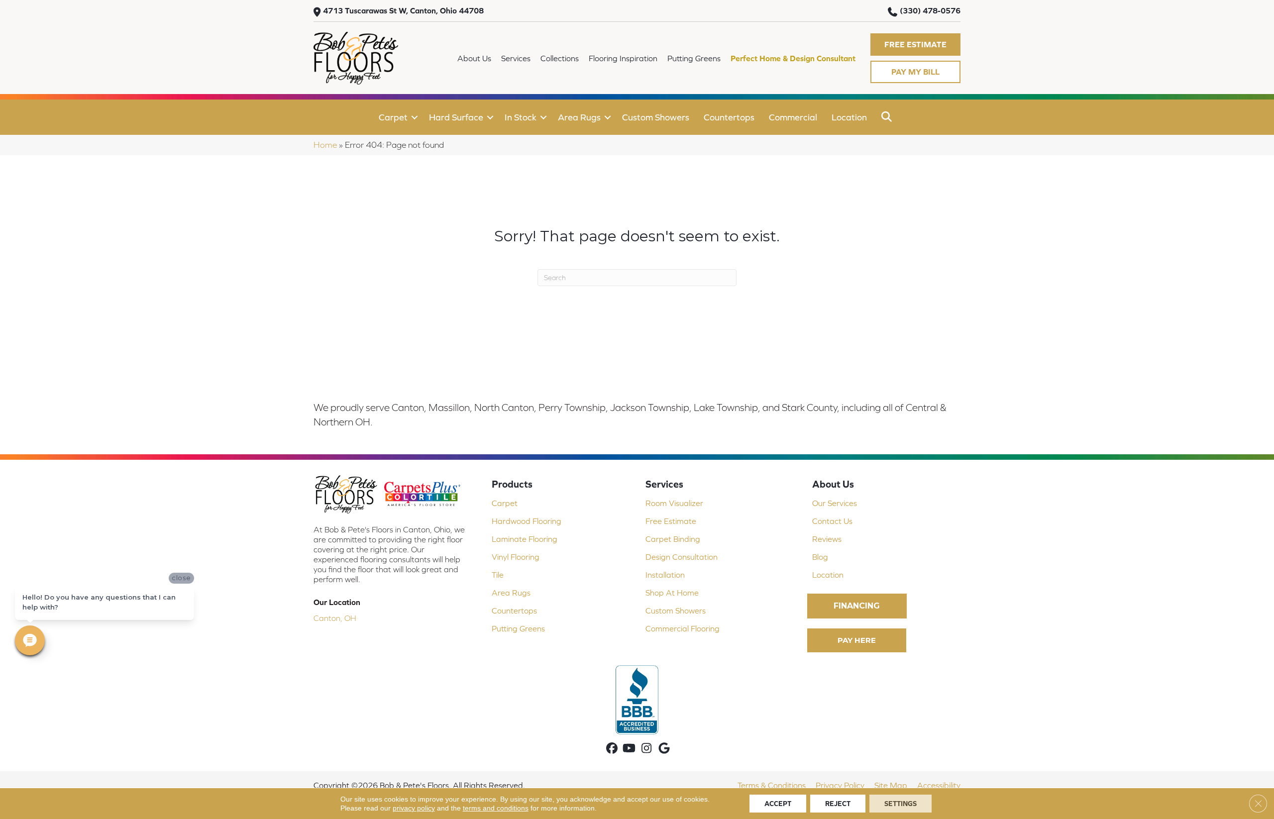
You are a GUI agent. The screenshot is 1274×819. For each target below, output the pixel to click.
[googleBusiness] (664, 749)
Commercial (793, 117)
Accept (777, 804)
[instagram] (646, 749)
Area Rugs (579, 117)
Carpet (393, 117)
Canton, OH (335, 618)
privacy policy (414, 808)
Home (325, 145)
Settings (900, 804)
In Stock (520, 117)
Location (849, 117)
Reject (837, 804)
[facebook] (612, 749)
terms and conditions (496, 808)
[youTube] (629, 749)
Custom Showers (655, 117)
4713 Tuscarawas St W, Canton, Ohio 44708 (403, 10)
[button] (915, 44)
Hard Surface (456, 117)
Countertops (729, 117)
